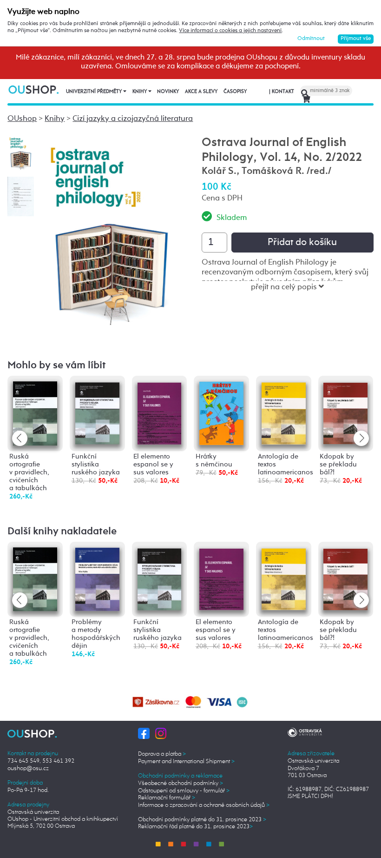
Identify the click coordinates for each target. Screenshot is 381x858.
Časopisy (235, 91)
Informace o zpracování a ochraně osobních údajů (203, 805)
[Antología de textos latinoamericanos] (284, 412)
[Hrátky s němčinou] (221, 413)
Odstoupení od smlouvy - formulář (184, 791)
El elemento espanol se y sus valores (153, 464)
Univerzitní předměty (94, 91)
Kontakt (281, 91)
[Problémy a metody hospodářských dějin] (97, 579)
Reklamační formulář (166, 798)
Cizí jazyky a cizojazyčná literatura (132, 119)
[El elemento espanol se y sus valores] (160, 412)
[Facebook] (143, 733)
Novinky (168, 91)
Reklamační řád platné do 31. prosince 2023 (195, 827)
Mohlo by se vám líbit (56, 365)
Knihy (140, 91)
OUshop (22, 119)
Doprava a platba (162, 754)
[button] (361, 438)
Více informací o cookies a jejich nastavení (230, 30)
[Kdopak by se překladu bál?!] (345, 412)
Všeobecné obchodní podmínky (180, 783)
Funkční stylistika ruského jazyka (96, 464)
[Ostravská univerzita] (305, 732)
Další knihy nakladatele (62, 531)
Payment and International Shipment (186, 761)
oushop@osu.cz (28, 768)
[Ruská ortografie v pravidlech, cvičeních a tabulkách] (35, 413)
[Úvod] (33, 89)
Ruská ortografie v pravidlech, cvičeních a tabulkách (29, 472)
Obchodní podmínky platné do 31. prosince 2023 (202, 820)
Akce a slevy (201, 91)
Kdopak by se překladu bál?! (338, 464)
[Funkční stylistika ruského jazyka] (97, 412)
